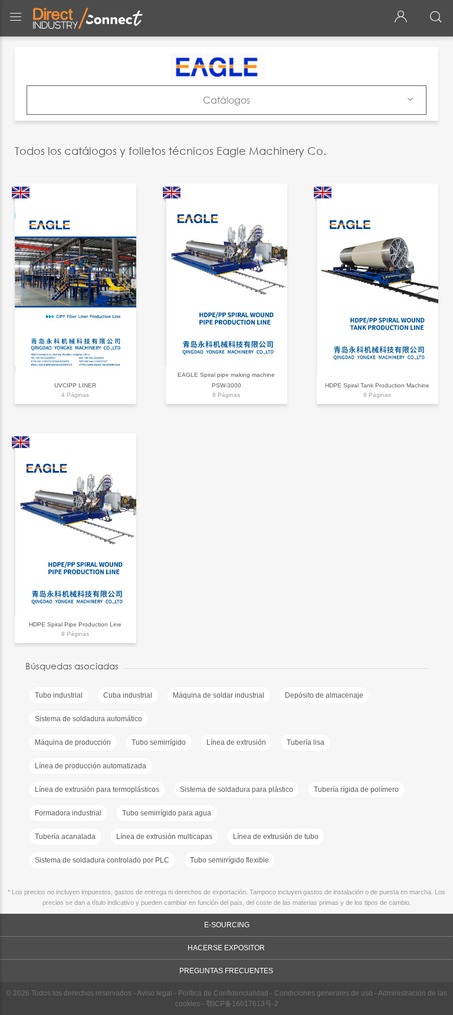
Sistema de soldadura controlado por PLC (102, 860)
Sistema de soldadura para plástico (236, 789)
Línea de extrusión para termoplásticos (97, 789)
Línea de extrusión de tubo (276, 836)
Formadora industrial (68, 813)
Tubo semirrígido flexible (229, 860)
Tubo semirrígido (159, 742)
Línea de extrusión (236, 742)
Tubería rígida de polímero (356, 789)
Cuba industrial (127, 695)
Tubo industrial (59, 695)
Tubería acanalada (65, 836)
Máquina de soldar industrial (218, 695)
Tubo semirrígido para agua (166, 813)
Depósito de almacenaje (324, 695)
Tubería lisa (305, 742)
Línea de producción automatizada (90, 766)
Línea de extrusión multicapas (164, 836)
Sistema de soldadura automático (88, 719)
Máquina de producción (73, 742)
